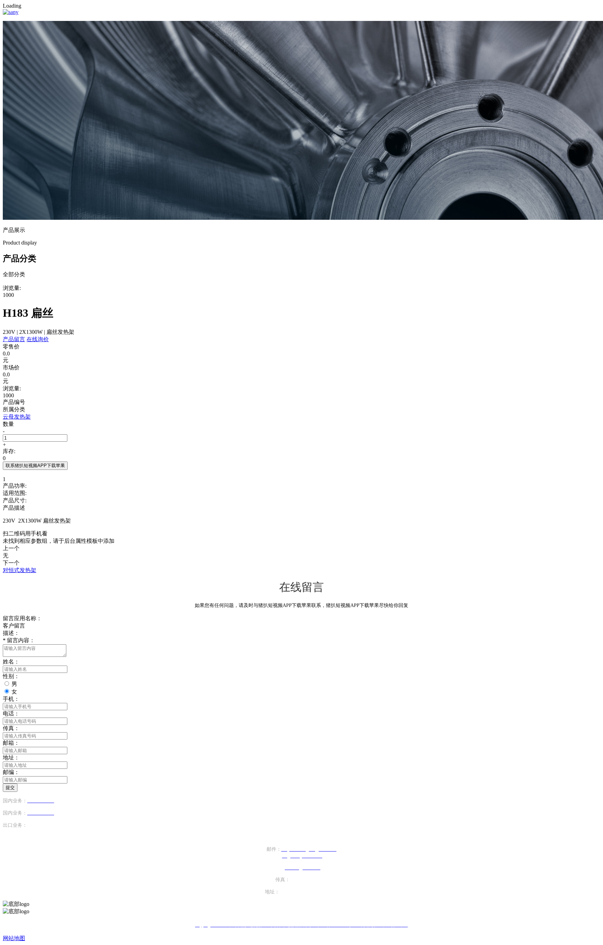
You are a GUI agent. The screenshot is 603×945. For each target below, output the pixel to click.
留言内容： (19, 640)
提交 (10, 787)
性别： (11, 676)
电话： (11, 714)
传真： (11, 728)
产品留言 (14, 339)
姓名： (11, 662)
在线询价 (38, 339)
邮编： (11, 772)
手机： (11, 699)
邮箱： (11, 743)
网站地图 (14, 938)
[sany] (10, 12)
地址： (11, 757)
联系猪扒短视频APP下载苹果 (35, 465)
